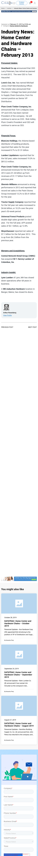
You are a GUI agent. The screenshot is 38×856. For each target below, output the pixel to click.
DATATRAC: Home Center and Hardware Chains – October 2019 (17, 623)
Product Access (21, 3)
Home (3, 8)
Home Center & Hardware (19, 26)
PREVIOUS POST (7, 327)
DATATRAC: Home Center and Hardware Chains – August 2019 (19, 724)
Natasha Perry (10, 640)
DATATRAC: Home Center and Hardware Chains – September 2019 (18, 674)
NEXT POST (32, 327)
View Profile (7, 315)
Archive (9, 8)
